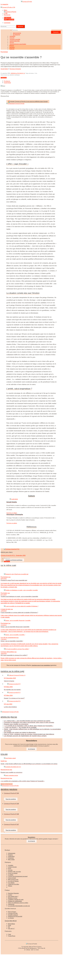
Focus (9, 868)
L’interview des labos (13, 884)
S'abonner (4, 77)
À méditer (10, 875)
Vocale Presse (11, 936)
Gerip (9, 925)
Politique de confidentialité (15, 901)
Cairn (9, 934)
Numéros (10, 855)
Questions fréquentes (13, 893)
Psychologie (4, 52)
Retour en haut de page (7, 784)
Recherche (7, 15)
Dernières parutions (9, 789)
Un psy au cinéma (12, 873)
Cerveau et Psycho (13, 913)
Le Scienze (11, 918)
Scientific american (13, 915)
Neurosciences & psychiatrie (18, 44)
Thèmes (10, 886)
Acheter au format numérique (14, 560)
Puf (9, 927)
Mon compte (11, 859)
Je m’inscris (31, 749)
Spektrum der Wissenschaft (15, 916)
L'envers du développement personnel (17, 876)
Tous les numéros (11, 799)
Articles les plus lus (9, 717)
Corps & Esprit (12, 878)
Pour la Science (12, 911)
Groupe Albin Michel (11, 920)
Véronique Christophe (15, 68)
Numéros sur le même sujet (12, 671)
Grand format (7, 82)
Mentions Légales (12, 898)
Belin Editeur (11, 924)
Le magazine (16, 34)
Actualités (10, 865)
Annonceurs (11, 904)
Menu (5, 10)
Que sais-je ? (11, 928)
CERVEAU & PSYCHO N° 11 (18, 73)
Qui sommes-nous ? (13, 896)
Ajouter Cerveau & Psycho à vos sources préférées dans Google (29, 101)
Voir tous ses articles (11, 513)
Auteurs (31, 496)
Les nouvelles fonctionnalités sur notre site (19, 906)
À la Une (4, 754)
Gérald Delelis (4, 68)
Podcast (12, 49)
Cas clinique (11, 882)
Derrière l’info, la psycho (14, 871)
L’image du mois (12, 867)
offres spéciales (9, 19)
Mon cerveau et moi (13, 879)
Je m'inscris (31, 841)
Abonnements (11, 853)
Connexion (7, 22)
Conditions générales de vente (15, 899)
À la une (10, 870)
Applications (11, 856)
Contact (10, 895)
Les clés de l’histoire (13, 881)
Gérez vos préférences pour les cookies (18, 902)
